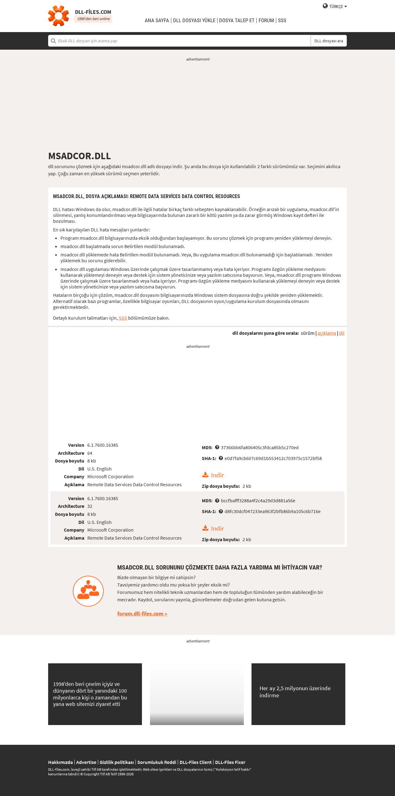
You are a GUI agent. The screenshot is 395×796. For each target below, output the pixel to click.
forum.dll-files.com (140, 613)
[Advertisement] (197, 106)
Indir (217, 475)
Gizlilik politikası (117, 762)
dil (341, 333)
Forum (266, 20)
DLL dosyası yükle (194, 20)
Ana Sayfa (157, 20)
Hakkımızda (60, 762)
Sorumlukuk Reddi (156, 762)
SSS (282, 20)
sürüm (307, 333)
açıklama (327, 333)
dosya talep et (237, 20)
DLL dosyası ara (328, 41)
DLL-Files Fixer (230, 762)
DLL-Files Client (196, 762)
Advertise (86, 762)
